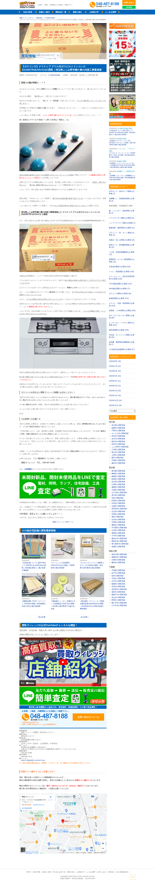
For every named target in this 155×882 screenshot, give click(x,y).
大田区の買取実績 (118, 490)
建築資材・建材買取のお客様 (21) (122, 228)
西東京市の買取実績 (119, 541)
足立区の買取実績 (118, 511)
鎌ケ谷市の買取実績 (119, 603)
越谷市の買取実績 (118, 463)
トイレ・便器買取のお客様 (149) (121, 271)
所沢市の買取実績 (118, 444)
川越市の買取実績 (118, 460)
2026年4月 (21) (115, 381)
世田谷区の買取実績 (119, 509)
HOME (28, 872)
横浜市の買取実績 (118, 562)
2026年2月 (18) (115, 391)
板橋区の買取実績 (118, 476)
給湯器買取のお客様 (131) (119, 298)
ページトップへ (133, 877)
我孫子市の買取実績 (119, 595)
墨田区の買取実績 (118, 533)
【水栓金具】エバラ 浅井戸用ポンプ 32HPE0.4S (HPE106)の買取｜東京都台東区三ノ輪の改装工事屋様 (34, 553)
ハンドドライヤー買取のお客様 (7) (122, 223)
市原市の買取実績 (118, 586)
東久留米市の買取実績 (120, 544)
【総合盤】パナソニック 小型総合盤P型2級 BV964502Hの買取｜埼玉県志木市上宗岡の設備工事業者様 (92, 591)
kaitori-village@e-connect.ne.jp (33, 760)
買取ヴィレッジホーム (26, 18)
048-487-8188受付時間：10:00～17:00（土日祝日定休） (45, 717)
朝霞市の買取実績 (118, 428)
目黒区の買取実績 (118, 514)
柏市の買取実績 (117, 576)
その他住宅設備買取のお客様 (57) (122, 349)
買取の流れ (77, 12)
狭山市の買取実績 (118, 452)
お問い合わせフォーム (88, 717)
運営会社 (111, 872)
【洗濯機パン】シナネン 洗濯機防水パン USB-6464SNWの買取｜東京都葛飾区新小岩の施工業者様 (122, 178)
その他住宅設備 (49, 18)
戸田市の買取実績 (118, 431)
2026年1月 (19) (115, 395)
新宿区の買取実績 (118, 479)
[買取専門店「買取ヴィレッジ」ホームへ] (27, 8)
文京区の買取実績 (118, 519)
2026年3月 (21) (115, 386)
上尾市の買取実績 (118, 455)
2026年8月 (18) (115, 361)
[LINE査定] (63, 498)
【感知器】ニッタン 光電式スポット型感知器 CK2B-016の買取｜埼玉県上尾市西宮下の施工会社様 (63, 591)
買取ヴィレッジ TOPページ (63, 522)
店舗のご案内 (44, 12)
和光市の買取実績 (118, 436)
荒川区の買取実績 (118, 495)
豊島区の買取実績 (118, 525)
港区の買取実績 (117, 517)
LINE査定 (129, 7)
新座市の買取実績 (118, 441)
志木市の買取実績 (118, 439)
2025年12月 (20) (115, 400)
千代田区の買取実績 (119, 528)
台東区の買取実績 (118, 506)
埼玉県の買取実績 (118, 425)
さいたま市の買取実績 (120, 433)
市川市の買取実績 (118, 581)
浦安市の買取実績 (118, 592)
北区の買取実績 (117, 498)
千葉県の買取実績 (118, 570)
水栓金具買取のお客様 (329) (120, 267)
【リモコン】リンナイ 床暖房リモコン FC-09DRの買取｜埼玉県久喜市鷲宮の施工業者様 (92, 552)
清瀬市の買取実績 (118, 546)
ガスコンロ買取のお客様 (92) (120, 293)
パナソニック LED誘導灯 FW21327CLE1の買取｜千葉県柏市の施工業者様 (63, 552)
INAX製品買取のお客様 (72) (119, 288)
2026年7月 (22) (115, 366)
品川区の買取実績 (118, 482)
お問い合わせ (129, 2)
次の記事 (84, 617)
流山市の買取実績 (118, 597)
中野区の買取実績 (118, 522)
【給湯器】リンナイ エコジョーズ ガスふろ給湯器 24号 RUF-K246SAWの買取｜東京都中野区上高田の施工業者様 (122, 165)
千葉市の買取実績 (118, 578)
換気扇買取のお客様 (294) (119, 330)
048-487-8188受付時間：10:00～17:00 (105, 5)
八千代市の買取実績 (119, 605)
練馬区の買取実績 (118, 473)
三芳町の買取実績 (118, 449)
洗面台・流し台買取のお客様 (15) (122, 240)
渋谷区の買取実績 (118, 503)
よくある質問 (110, 12)
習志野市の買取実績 (119, 589)
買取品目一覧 (60, 12)
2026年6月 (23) (115, 371)
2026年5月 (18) (115, 376)
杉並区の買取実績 (118, 501)
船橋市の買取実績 (118, 584)
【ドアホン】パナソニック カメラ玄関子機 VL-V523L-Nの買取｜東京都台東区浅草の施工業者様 (122, 155)
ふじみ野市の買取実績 (120, 447)
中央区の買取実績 (118, 530)
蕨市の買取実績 (117, 458)
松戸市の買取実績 (118, 573)
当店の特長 (27, 12)
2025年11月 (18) (115, 405)
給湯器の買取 (121, 138)
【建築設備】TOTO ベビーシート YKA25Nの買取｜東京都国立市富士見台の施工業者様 (34, 590)
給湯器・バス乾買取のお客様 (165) (122, 310)
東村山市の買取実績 (119, 538)
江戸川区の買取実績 (119, 492)
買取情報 (39, 18)
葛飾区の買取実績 (118, 487)
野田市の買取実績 (118, 600)
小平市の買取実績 (118, 536)
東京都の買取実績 (118, 471)
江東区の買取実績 (118, 484)
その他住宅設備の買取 (124, 128)
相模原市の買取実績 (119, 557)
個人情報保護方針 (122, 872)
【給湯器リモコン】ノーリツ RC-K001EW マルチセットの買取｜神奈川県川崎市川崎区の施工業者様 (122, 143)
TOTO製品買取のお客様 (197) (120, 284)
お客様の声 (94, 12)
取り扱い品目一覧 (59, 872)
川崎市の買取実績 (118, 560)
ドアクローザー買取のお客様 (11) (121, 218)
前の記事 (42, 617)
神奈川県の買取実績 (119, 554)
